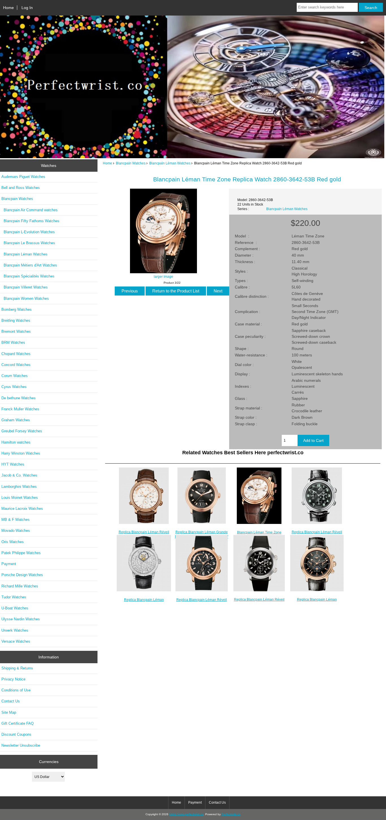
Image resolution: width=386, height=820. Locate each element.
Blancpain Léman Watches (169, 163)
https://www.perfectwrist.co (186, 814)
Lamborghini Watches (19, 486)
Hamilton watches (16, 442)
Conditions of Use (16, 690)
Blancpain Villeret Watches (24, 287)
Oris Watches (12, 542)
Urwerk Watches (14, 630)
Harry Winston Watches (20, 453)
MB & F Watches (15, 519)
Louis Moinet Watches (19, 497)
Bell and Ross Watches (20, 188)
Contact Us (10, 701)
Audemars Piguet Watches (23, 177)
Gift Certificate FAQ (17, 723)
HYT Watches (12, 464)
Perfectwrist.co (231, 814)
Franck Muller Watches (20, 409)
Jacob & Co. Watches (19, 475)
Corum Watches (14, 376)
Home (8, 7)
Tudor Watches (13, 597)
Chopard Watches (16, 354)
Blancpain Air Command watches (29, 210)
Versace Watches (15, 641)
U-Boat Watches (14, 608)
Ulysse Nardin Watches (20, 619)
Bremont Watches (16, 331)
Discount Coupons (16, 734)
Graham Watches (15, 420)
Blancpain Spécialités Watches (28, 276)
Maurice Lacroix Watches (22, 508)
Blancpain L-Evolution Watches (28, 232)
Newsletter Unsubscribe (20, 745)
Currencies (48, 761)
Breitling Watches (15, 320)
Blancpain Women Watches (25, 298)
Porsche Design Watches (22, 575)
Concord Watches (16, 365)
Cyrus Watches (14, 387)
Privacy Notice (13, 679)
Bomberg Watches (16, 309)
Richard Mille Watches (19, 586)
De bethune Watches (18, 398)
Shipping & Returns (17, 668)
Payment (8, 564)
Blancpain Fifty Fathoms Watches (30, 221)
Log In (27, 7)
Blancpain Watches (131, 163)
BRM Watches (13, 342)
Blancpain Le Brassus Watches (28, 243)
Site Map (8, 712)
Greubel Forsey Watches (21, 431)
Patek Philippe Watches (21, 553)
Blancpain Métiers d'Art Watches (29, 265)
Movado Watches (15, 530)
